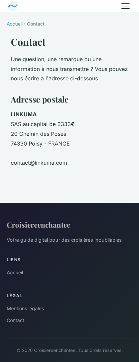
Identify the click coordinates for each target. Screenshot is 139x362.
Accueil (15, 24)
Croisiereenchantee (38, 224)
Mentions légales (25, 308)
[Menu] (125, 6)
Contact (15, 320)
